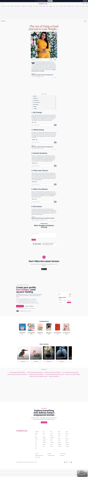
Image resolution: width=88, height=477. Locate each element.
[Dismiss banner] (55, 243)
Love (36, 440)
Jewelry (78, 6)
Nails (36, 442)
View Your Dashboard (30, 306)
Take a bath (33, 219)
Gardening (2, 6)
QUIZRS (55, 77)
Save (51, 59)
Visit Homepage (44, 422)
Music (67, 440)
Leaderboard (60, 302)
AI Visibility (49, 453)
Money (51, 440)
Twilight (47, 6)
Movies (75, 6)
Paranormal (44, 442)
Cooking (59, 433)
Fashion (62, 6)
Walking (42, 76)
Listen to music (42, 219)
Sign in (33, 308)
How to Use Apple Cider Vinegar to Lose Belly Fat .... (17, 374)
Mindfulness (23, 6)
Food (66, 435)
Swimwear (12, 6)
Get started (69, 302)
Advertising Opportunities (39, 455)
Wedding (70, 6)
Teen (66, 6)
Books (80, 6)
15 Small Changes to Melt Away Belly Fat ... (17, 372)
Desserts (83, 6)
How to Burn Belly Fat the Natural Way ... (71, 372)
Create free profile (20, 306)
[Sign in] (86, 3)
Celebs (54, 6)
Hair (20, 6)
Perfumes (59, 442)
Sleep (27, 6)
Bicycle (35, 76)
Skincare (44, 444)
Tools (36, 448)
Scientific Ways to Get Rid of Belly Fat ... (37, 374)
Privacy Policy (62, 455)
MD (40, 59)
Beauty (67, 431)
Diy (72, 6)
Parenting (51, 442)
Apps (64, 6)
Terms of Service (37, 457)
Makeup (44, 440)
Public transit (38, 76)
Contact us (36, 453)
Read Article (25, 361)
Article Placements (63, 453)
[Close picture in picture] (78, 470)
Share (55, 59)
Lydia (33, 59)
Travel (56, 6)
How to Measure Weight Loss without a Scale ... (55, 374)
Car (32, 76)
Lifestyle (34, 6)
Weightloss (50, 6)
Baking (18, 6)
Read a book (37, 219)
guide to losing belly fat (54, 376)
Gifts (58, 437)
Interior (37, 6)
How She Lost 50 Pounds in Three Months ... (53, 372)
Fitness (59, 435)
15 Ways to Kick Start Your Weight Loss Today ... (38, 376)
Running (67, 442)
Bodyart (44, 6)
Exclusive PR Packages (51, 455)
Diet (59, 6)
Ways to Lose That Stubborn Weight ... (73, 374)
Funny (36, 437)
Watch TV (46, 219)
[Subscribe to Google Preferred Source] (37, 243)
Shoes (15, 6)
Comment (33, 239)
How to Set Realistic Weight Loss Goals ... (35, 372)
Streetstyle (40, 6)
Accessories (30, 6)
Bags (5, 6)
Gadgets (8, 6)
